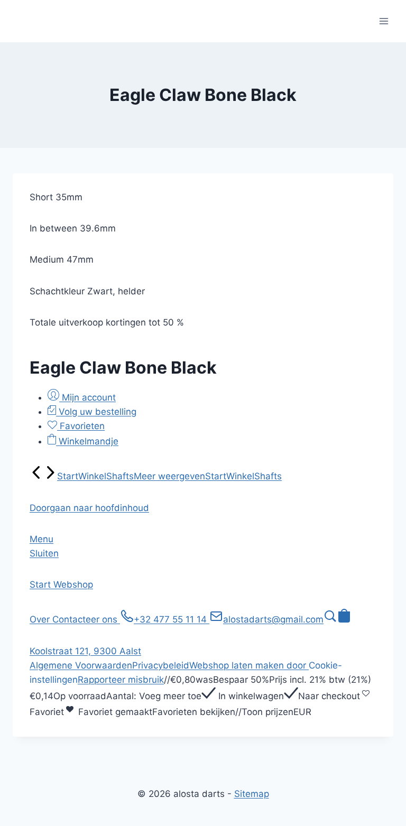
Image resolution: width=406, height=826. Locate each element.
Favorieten (81, 426)
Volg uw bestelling (96, 411)
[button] (89, 508)
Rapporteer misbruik (121, 679)
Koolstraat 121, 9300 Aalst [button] (85, 651)
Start (67, 476)
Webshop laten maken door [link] (249, 665)
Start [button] (41, 584)
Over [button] (41, 619)
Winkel (92, 476)
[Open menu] (383, 21)
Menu (41, 539)
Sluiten (44, 553)
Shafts (120, 476)
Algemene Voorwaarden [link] (81, 665)
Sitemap (251, 793)
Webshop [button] (73, 584)
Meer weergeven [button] (169, 476)
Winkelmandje (87, 441)
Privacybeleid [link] (160, 665)
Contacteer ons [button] (86, 619)
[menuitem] (36, 476)
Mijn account (87, 397)
